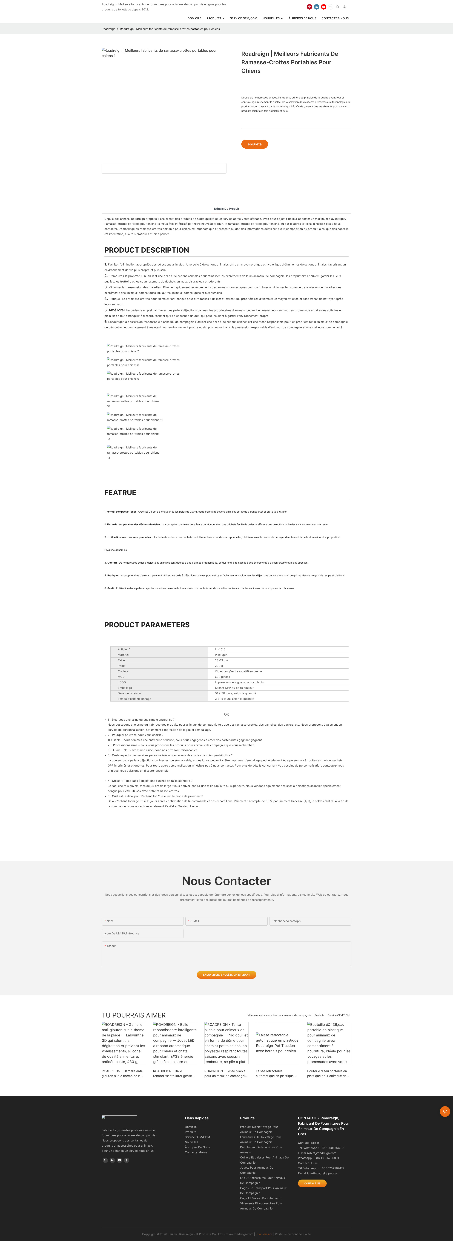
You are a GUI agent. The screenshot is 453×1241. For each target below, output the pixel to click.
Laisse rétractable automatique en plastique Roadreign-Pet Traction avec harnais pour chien (277, 1073)
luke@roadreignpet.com (323, 1173)
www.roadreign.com (239, 1234)
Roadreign (108, 29)
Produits (319, 1015)
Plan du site (264, 1234)
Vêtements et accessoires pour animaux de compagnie (279, 1015)
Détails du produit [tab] (226, 208)
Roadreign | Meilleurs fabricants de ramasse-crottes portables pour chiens (170, 29)
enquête (255, 144)
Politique (281, 1234)
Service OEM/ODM (338, 1015)
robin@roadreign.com (321, 1153)
